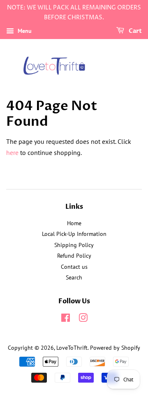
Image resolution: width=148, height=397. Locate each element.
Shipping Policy (74, 245)
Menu (24, 31)
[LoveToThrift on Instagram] (83, 319)
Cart (134, 31)
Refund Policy (74, 255)
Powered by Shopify (115, 347)
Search (74, 277)
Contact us (74, 266)
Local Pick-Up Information (74, 234)
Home (74, 223)
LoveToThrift (72, 347)
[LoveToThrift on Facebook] (65, 319)
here (12, 152)
